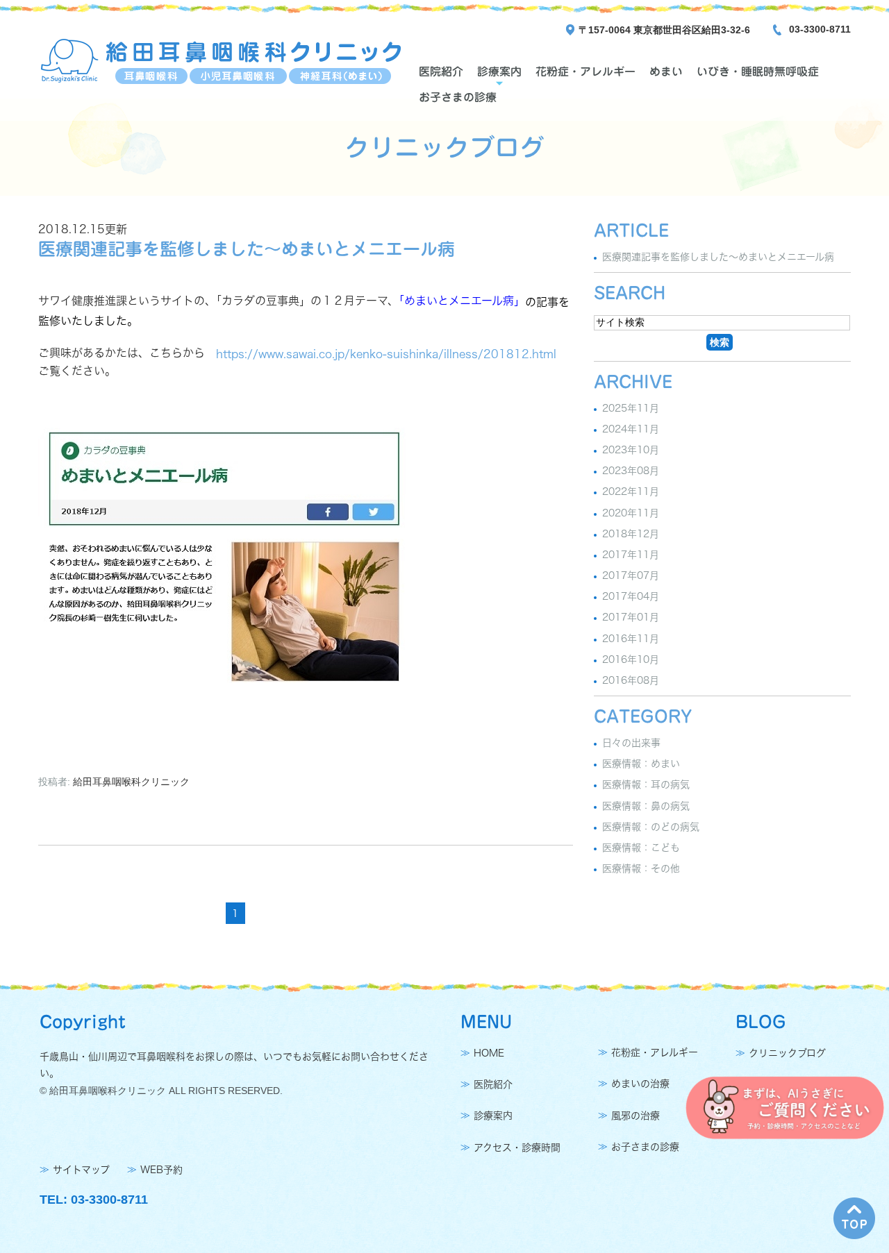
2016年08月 (630, 680)
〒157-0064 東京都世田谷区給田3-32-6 (664, 29)
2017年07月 (630, 575)
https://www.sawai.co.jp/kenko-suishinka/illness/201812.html (386, 354)
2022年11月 (630, 492)
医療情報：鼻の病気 (646, 806)
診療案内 (499, 71)
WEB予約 (161, 1170)
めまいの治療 (640, 1084)
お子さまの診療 (458, 97)
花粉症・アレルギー (585, 71)
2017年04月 (630, 596)
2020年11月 (630, 513)
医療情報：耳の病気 (646, 785)
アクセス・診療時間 (517, 1147)
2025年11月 (630, 408)
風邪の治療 (635, 1115)
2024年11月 (630, 429)
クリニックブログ (787, 1053)
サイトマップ (81, 1170)
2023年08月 (630, 471)
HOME (489, 1053)
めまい (666, 71)
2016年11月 (630, 639)
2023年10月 (630, 450)
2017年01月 (630, 618)
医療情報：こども (641, 847)
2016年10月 (630, 659)
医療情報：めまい (641, 763)
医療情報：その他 (641, 868)
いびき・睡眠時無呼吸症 (758, 71)
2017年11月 (630, 555)
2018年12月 (630, 534)
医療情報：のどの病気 (650, 827)
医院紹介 (441, 71)
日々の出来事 (631, 743)
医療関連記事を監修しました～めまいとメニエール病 (246, 249)
